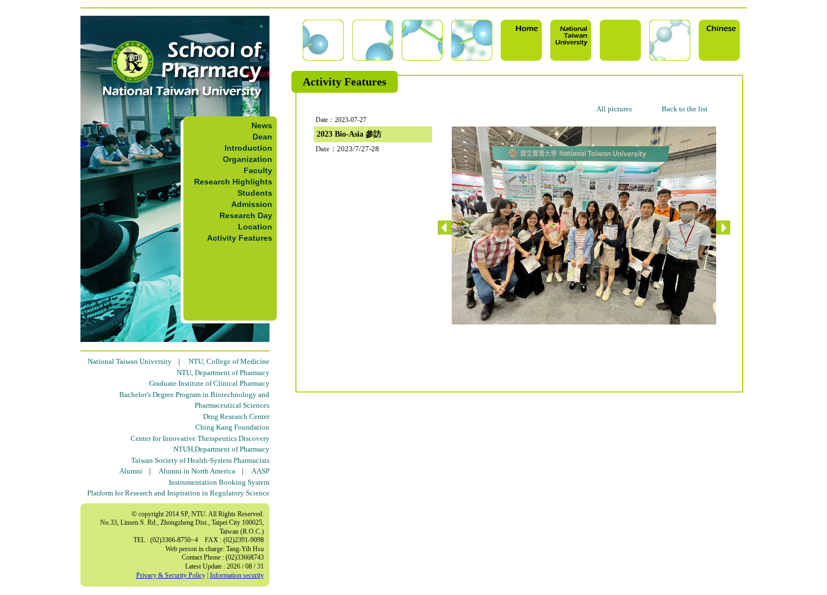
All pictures (614, 109)
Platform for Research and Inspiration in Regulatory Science (178, 493)
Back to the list (685, 109)
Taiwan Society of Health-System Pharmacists (200, 460)
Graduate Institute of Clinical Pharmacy (209, 383)
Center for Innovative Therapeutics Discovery (200, 438)
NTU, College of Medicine (228, 361)
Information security (237, 575)
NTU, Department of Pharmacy (223, 372)
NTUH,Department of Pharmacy (221, 449)
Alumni (130, 471)
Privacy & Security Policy (170, 575)
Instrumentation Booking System (219, 482)
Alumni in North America (197, 471)
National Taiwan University (130, 361)
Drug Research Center (236, 416)
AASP (260, 471)
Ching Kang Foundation (232, 427)
